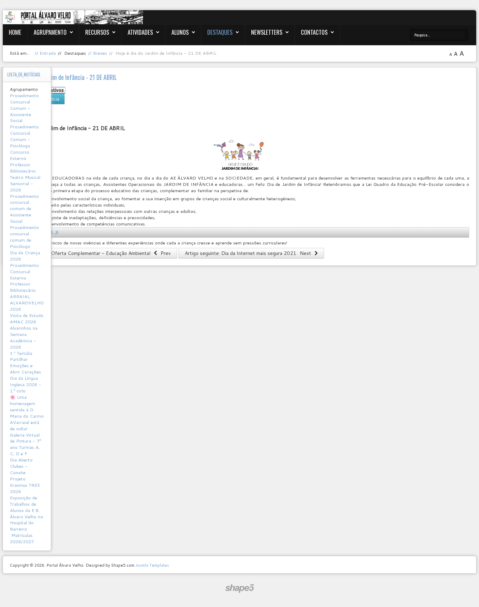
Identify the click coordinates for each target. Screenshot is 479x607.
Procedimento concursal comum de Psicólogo (24, 236)
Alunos (180, 32)
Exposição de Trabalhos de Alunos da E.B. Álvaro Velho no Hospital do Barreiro (26, 513)
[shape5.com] (239, 588)
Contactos (314, 32)
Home (15, 32)
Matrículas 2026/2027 (22, 538)
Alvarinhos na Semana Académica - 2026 (24, 337)
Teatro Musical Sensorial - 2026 (25, 183)
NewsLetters (266, 32)
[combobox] (439, 35)
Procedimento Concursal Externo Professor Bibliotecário (24, 278)
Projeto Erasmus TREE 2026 (25, 485)
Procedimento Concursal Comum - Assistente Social (24, 108)
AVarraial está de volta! (24, 425)
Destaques (219, 32)
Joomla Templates (152, 565)
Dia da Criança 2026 (25, 255)
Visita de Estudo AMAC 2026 (26, 318)
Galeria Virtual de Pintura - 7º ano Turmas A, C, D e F (25, 444)
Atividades (140, 32)
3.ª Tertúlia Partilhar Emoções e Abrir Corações (25, 362)
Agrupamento (50, 32)
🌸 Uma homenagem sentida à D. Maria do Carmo (27, 406)
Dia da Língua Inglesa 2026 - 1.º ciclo (25, 384)
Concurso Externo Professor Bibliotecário (23, 161)
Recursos (97, 32)
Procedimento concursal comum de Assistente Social (24, 208)
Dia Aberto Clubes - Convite (21, 466)
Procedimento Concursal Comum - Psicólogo (24, 136)
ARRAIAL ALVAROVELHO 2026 (27, 302)
